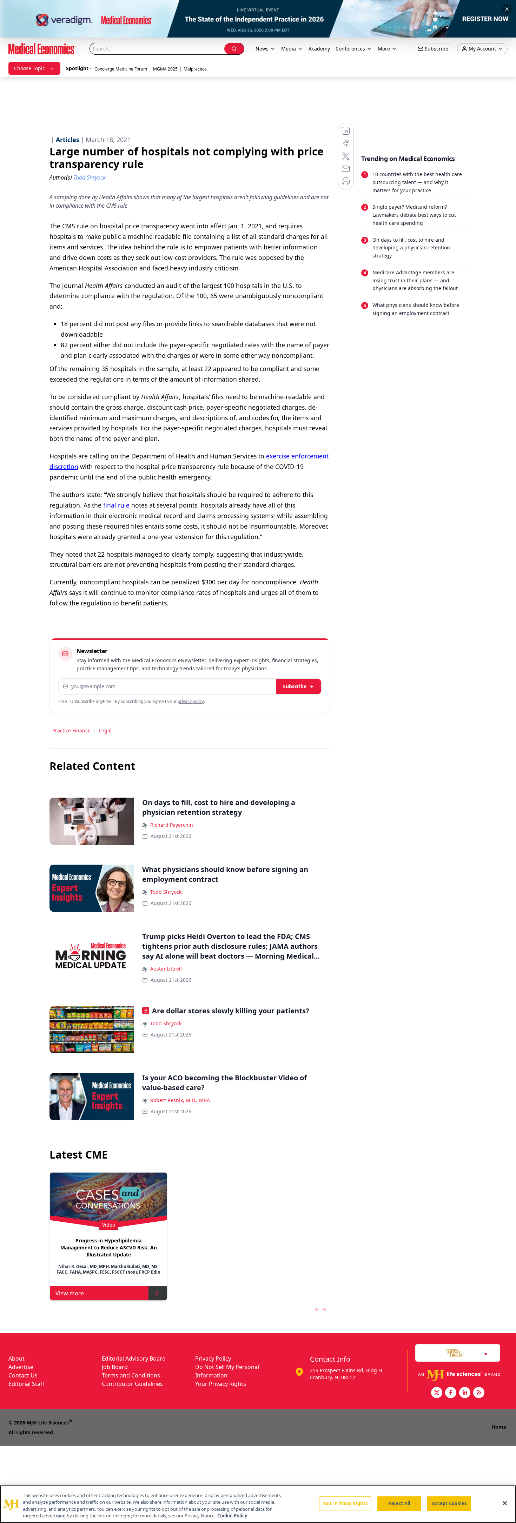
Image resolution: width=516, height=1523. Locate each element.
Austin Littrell (166, 968)
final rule (116, 505)
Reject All (399, 1503)
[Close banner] (507, 9)
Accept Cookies (449, 1503)
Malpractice (195, 69)
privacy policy (191, 701)
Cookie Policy (232, 1515)
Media (288, 48)
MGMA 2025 (165, 69)
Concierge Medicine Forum (120, 69)
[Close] (504, 1503)
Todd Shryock (165, 891)
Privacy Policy (213, 1358)
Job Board (115, 1367)
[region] (258, 1504)
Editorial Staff (26, 1384)
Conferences (350, 48)
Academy (319, 48)
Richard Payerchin (171, 824)
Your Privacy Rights (220, 1384)
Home (498, 1426)
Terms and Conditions (131, 1375)
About (16, 1358)
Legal (105, 730)
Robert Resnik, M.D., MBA (180, 1100)
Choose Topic (29, 68)
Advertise (20, 1367)
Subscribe (294, 686)
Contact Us (23, 1375)
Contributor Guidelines (132, 1384)
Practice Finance (71, 730)
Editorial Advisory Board (134, 1358)
